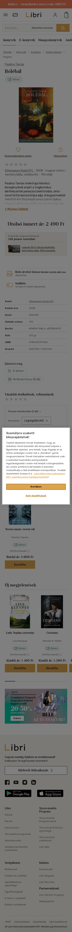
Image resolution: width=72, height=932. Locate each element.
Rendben (36, 486)
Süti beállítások (36, 495)
